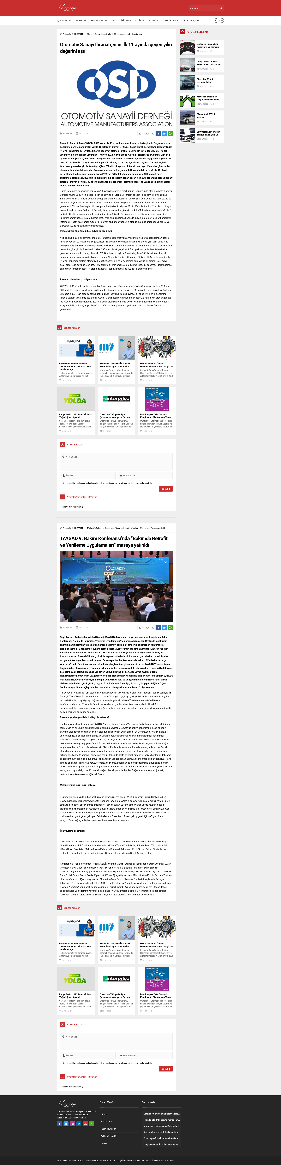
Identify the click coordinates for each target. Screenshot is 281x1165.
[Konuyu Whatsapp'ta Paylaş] (170, 133)
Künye (104, 1114)
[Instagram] (72, 1123)
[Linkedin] (78, 1123)
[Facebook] (59, 1123)
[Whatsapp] (91, 1123)
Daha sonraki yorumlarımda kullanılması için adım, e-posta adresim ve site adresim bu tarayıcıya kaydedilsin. (107, 483)
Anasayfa (67, 34)
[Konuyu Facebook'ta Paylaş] (158, 133)
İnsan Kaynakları (108, 1128)
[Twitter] (66, 1123)
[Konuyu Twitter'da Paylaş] (164, 133)
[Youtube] (85, 1123)
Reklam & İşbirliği (108, 1136)
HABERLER (78, 34)
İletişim (104, 1143)
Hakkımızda (106, 1121)
